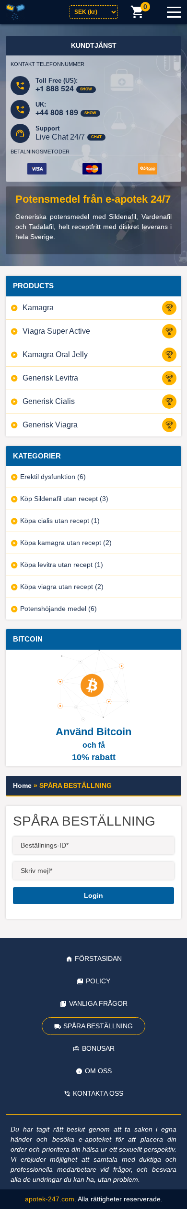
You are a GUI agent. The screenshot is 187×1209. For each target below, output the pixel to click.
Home (22, 785)
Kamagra (38, 308)
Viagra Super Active (56, 331)
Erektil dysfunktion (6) (53, 476)
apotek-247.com (49, 1199)
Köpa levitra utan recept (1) (61, 564)
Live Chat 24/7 (60, 137)
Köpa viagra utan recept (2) (62, 586)
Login (93, 895)
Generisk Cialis (49, 401)
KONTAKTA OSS (98, 1093)
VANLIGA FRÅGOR (98, 1003)
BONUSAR (98, 1048)
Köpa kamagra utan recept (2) (66, 542)
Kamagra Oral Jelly (55, 354)
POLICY (98, 981)
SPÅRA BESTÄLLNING (98, 1026)
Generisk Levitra (50, 378)
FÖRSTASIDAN (98, 958)
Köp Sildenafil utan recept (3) (64, 498)
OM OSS (98, 1071)
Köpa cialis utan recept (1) (60, 520)
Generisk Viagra (50, 425)
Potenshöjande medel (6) (58, 608)
